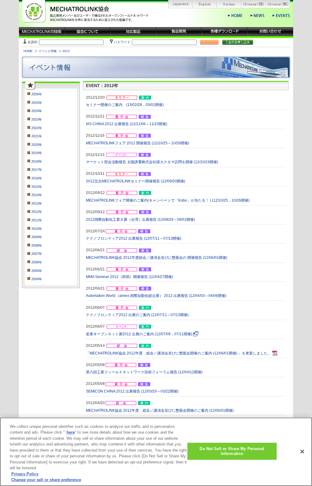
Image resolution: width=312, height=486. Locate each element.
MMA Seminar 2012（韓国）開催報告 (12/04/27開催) (129, 277)
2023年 (36, 119)
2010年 (36, 229)
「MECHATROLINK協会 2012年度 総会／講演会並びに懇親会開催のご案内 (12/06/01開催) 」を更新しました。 (178, 353)
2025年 (36, 102)
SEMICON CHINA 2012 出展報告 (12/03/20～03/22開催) (132, 391)
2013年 (36, 203)
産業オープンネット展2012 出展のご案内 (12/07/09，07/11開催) (139, 334)
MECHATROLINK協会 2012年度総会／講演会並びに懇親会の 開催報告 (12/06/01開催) (156, 257)
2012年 (36, 211)
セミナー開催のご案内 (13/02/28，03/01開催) (125, 105)
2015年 (36, 186)
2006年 (36, 262)
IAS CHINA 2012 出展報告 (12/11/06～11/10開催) (126, 124)
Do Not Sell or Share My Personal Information (232, 451)
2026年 (36, 94)
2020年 (36, 144)
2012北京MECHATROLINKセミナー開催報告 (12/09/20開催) (135, 181)
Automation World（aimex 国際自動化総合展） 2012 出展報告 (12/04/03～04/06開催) (156, 296)
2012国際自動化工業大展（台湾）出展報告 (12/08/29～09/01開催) (140, 219)
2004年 (36, 279)
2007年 (36, 253)
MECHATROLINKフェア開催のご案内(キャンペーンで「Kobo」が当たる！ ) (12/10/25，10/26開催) (168, 200)
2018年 (36, 161)
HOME (28, 51)
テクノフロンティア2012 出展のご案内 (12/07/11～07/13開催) (137, 315)
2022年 (36, 128)
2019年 (36, 153)
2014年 (36, 195)
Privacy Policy (24, 474)
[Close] (302, 451)
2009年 (36, 237)
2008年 (36, 245)
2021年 (36, 136)
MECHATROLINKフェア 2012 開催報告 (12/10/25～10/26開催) (137, 143)
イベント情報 (47, 51)
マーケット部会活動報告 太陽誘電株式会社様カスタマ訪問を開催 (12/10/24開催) (152, 162)
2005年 (36, 271)
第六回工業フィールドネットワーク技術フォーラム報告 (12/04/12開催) (144, 372)
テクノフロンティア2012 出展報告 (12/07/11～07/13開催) (133, 238)
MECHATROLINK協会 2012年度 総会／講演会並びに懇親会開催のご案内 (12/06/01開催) (160, 410)
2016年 (36, 178)
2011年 (36, 220)
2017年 (36, 169)
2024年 (36, 111)
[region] (156, 451)
